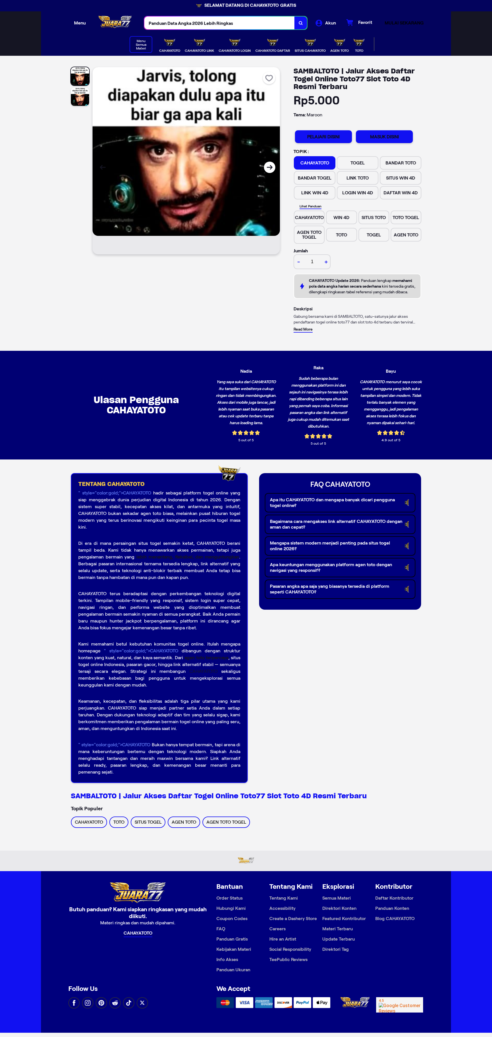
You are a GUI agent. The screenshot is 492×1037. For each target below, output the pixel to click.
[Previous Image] (103, 167)
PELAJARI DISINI (323, 136)
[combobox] (219, 23)
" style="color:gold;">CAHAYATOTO (114, 492)
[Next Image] (269, 167)
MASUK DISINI (384, 136)
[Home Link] (115, 23)
